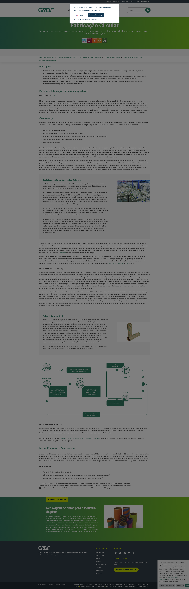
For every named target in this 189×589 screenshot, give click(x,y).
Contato (137, 1)
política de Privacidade (80, 584)
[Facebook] (120, 553)
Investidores (116, 1)
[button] (48, 57)
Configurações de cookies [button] (167, 585)
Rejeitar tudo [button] (180, 585)
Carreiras (108, 1)
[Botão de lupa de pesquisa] (148, 10)
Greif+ (131, 1)
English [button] (81, 15)
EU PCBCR (98, 573)
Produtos (98, 559)
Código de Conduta (100, 586)
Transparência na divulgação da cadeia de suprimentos (120, 584)
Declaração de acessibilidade (131, 586)
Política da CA (90, 584)
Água (127, 263)
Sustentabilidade (100, 564)
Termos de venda (99, 584)
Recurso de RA (144, 586)
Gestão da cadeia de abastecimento (72, 438)
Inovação (63, 253)
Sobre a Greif (99, 556)
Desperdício (120, 263)
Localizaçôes (124, 1)
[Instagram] (133, 553)
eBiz (107, 586)
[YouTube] (125, 553)
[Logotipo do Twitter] (116, 553)
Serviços (98, 562)
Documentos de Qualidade (116, 586)
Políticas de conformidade (87, 586)
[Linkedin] (129, 553)
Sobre (118, 10)
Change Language (96, 15)
